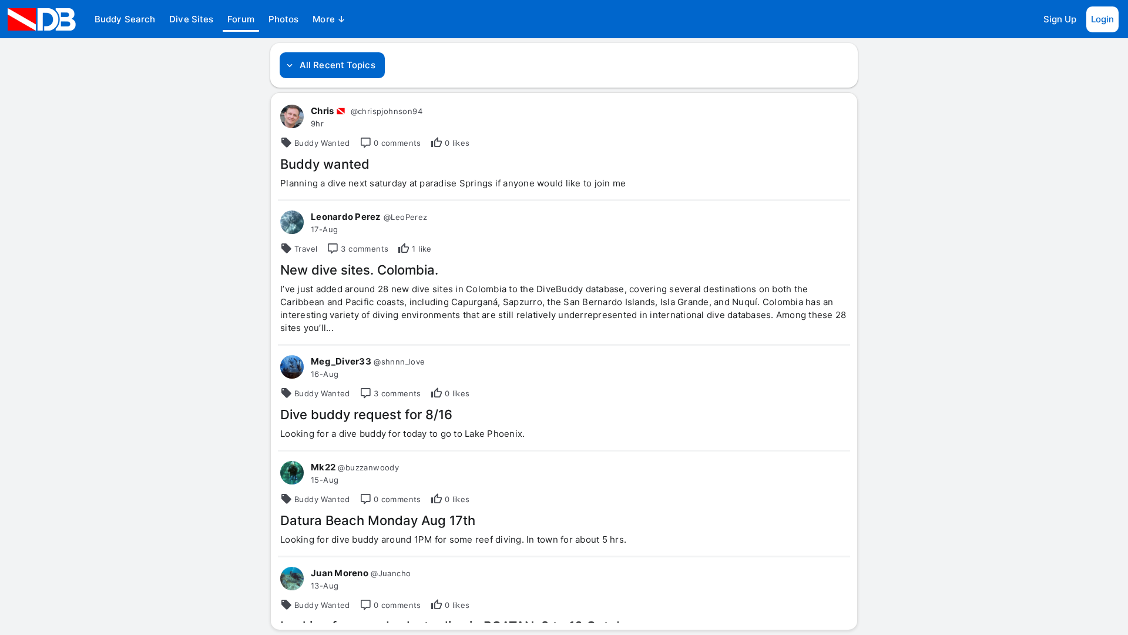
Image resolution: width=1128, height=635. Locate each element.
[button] (125, 19)
